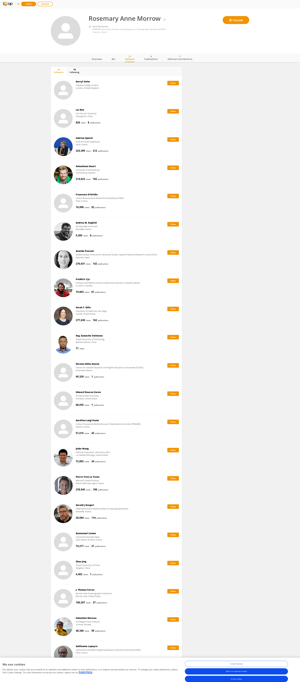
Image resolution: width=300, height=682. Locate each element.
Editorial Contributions (180, 58)
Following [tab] (74, 71)
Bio (113, 59)
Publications (151, 58)
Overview (97, 59)
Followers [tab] (58, 71)
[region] (150, 670)
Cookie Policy (85, 672)
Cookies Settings (236, 664)
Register (45, 4)
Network (129, 58)
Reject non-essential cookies (236, 671)
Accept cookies (236, 679)
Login (28, 4)
